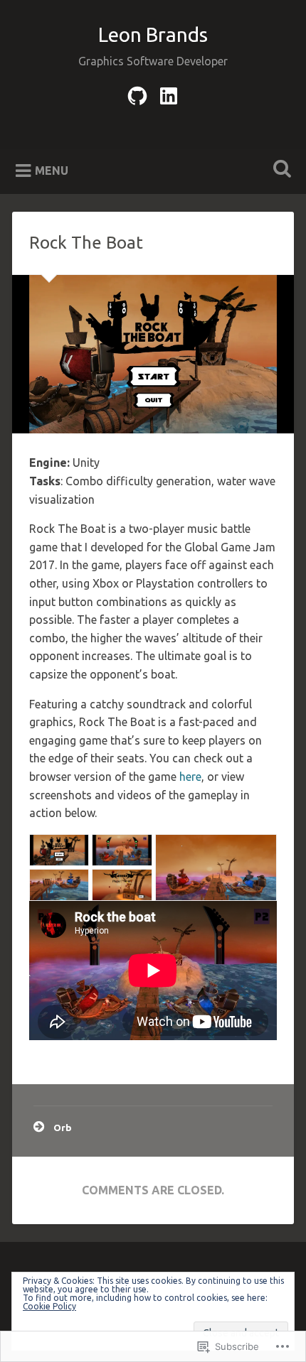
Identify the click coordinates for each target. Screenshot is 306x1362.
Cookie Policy (49, 1306)
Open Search (279, 170)
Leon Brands (153, 34)
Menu (51, 170)
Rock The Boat (86, 242)
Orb (62, 1127)
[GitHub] (137, 94)
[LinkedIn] (168, 94)
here (190, 776)
